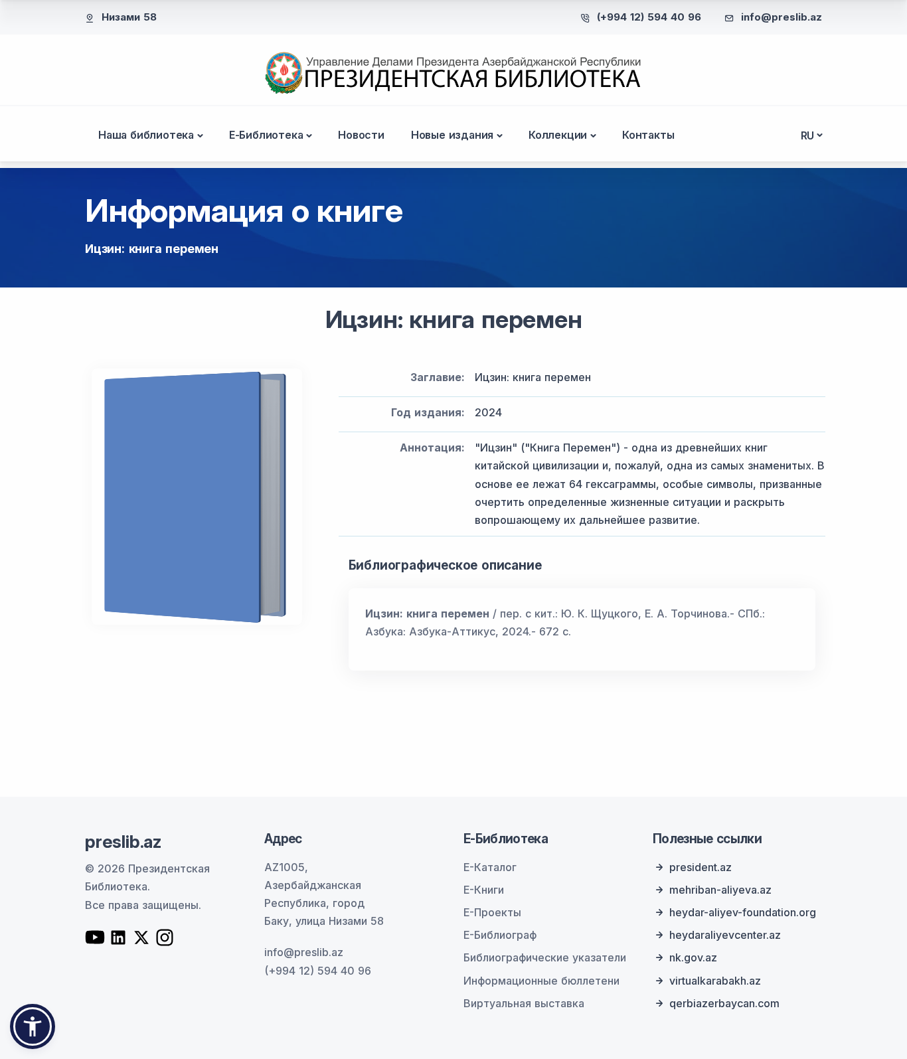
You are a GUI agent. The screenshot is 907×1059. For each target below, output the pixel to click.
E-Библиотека (266, 134)
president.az (700, 867)
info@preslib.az (781, 17)
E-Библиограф (499, 934)
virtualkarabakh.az (715, 980)
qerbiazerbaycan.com (724, 1003)
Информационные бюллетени (541, 980)
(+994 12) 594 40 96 (649, 17)
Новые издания (452, 134)
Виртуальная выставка (523, 1003)
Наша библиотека (146, 134)
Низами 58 (129, 17)
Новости (361, 134)
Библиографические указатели (544, 957)
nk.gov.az (693, 957)
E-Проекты (492, 912)
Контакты (648, 134)
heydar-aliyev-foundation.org (742, 912)
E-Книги (483, 889)
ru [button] (808, 135)
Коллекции (558, 134)
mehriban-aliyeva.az (720, 889)
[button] (32, 1026)
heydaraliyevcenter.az (725, 934)
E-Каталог (490, 867)
